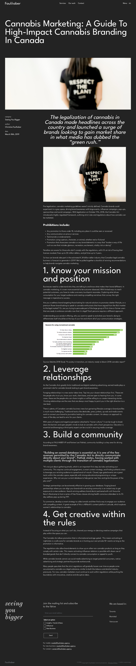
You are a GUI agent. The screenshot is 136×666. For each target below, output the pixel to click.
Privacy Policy (112, 663)
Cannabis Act (113, 212)
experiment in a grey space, (54, 209)
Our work (71, 3)
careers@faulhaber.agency (62, 649)
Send (50, 635)
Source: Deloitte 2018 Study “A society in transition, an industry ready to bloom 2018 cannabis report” (84, 362)
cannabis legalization (105, 460)
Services (62, 3)
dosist (93, 491)
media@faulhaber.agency (60, 643)
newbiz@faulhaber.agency (66, 646)
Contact (81, 3)
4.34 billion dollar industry (90, 258)
